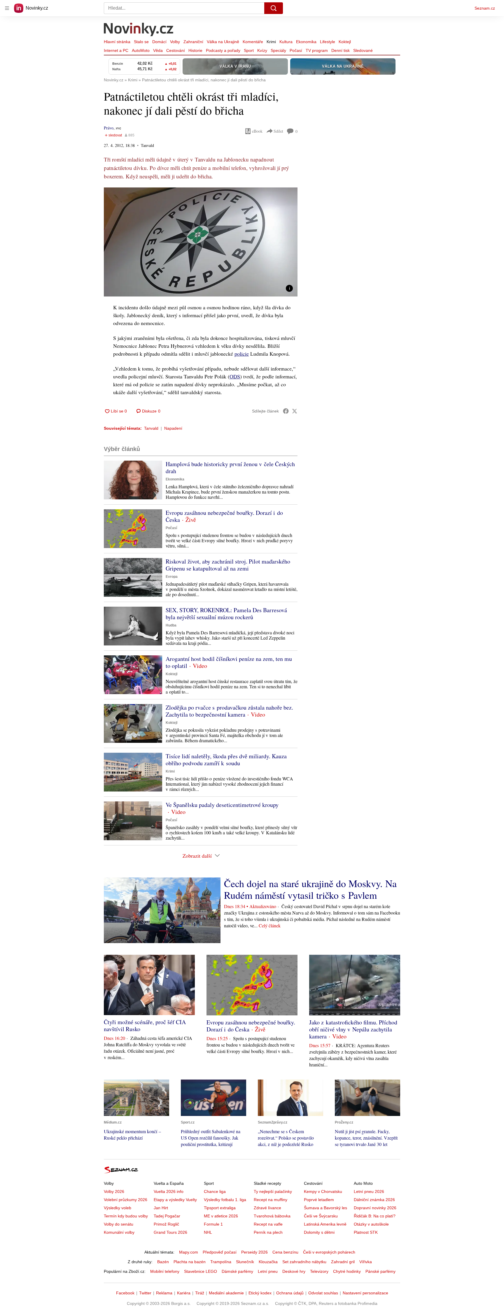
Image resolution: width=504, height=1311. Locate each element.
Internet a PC (116, 50)
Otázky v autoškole (371, 1224)
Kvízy (262, 50)
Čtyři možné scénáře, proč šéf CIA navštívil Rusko (145, 1025)
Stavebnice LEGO (200, 1271)
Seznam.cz (485, 8)
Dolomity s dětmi (319, 1232)
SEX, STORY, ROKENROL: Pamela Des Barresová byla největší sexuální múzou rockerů (226, 613)
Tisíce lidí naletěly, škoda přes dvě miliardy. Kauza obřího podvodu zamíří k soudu (226, 759)
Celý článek (270, 925)
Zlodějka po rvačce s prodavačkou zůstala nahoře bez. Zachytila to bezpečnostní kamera (229, 710)
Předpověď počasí (220, 1252)
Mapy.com (188, 1252)
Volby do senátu (118, 1224)
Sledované (363, 50)
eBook (257, 131)
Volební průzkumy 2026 (125, 1199)
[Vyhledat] (273, 8)
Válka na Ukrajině (223, 41)
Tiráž (199, 1293)
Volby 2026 (114, 1191)
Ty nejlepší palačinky (273, 1191)
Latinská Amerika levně (325, 1224)
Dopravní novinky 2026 (375, 1207)
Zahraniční (193, 41)
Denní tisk (340, 50)
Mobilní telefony (164, 1271)
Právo (108, 128)
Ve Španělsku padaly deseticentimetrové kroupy (222, 805)
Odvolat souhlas (323, 1293)
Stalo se (141, 41)
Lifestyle (327, 41)
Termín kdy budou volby (126, 1216)
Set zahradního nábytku (304, 1261)
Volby (175, 41)
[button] (201, 241)
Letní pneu (268, 1271)
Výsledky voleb (117, 1207)
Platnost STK (366, 1232)
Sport (249, 50)
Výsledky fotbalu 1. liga (225, 1199)
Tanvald (151, 428)
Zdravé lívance (267, 1207)
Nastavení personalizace (365, 1293)
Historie (195, 50)
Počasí (296, 50)
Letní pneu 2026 (369, 1191)
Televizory (319, 1271)
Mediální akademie (226, 1293)
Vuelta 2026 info (168, 1191)
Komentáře (253, 41)
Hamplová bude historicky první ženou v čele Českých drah (230, 467)
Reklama (164, 1293)
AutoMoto (141, 50)
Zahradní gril (343, 1261)
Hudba (171, 625)
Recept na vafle (268, 1224)
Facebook (125, 1293)
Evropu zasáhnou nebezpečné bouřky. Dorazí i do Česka (224, 516)
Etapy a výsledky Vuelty (175, 1199)
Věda (158, 50)
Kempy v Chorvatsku (323, 1191)
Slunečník (245, 1261)
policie (242, 353)
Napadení (173, 428)
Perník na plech (268, 1232)
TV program (317, 50)
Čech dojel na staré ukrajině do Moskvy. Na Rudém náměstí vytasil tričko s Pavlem (310, 889)
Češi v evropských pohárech (329, 1252)
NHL (208, 1232)
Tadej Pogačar (167, 1216)
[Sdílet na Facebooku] (286, 411)
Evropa (172, 577)
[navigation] (7, 8)
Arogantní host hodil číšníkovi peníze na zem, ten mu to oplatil (229, 662)
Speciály (278, 50)
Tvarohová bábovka (272, 1216)
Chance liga (215, 1191)
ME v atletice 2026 (221, 1216)
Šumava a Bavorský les (325, 1207)
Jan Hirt (161, 1207)
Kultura (286, 41)
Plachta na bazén (190, 1261)
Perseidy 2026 (254, 1252)
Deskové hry (293, 1271)
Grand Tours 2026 (170, 1232)
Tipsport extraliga (220, 1207)
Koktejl (345, 41)
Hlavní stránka (117, 41)
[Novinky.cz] (139, 30)
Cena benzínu (285, 1252)
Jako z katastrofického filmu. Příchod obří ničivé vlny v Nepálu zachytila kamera (353, 1029)
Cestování (175, 50)
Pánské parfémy (380, 1271)
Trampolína (220, 1261)
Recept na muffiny (270, 1199)
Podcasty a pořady (223, 50)
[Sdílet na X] (295, 411)
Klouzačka (268, 1261)
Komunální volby (119, 1232)
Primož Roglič (166, 1224)
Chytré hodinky (347, 1271)
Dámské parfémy (237, 1271)
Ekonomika (306, 41)
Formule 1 (213, 1224)
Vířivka (365, 1261)
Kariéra (183, 1293)
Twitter (145, 1293)
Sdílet (278, 131)
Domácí (159, 41)
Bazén (163, 1261)
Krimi (271, 41)
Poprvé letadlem (319, 1199)
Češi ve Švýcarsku (321, 1216)
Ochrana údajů (290, 1293)
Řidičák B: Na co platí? (375, 1216)
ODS (235, 376)
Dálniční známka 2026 (374, 1199)
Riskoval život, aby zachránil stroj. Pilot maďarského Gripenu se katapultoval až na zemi (228, 564)
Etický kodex (260, 1293)
